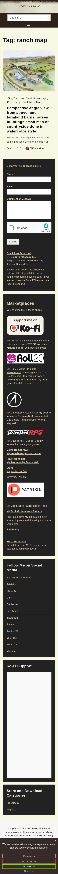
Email (11, 186)
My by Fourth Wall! (23, 462)
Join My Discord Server (20, 577)
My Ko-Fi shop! (15, 340)
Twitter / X (12, 631)
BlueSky (11, 591)
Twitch (10, 624)
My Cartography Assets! (20, 412)
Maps (10, 809)
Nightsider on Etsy (17, 471)
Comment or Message (19, 199)
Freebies (12, 802)
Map (18, 102)
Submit (13, 241)
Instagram (12, 617)
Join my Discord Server (20, 264)
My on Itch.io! (24, 453)
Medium (11, 651)
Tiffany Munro (38, 148)
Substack (12, 644)
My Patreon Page (27, 505)
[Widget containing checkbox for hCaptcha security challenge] (29, 227)
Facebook (12, 611)
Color (10, 102)
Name (11, 174)
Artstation (12, 584)
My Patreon (24, 511)
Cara (9, 597)
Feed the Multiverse (29, 6)
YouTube (12, 637)
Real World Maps (33, 102)
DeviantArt (13, 604)
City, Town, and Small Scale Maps (27, 98)
